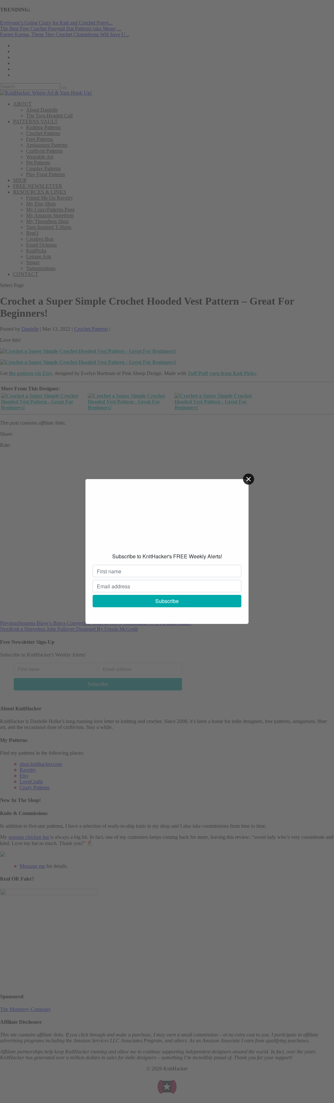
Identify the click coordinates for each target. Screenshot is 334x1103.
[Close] (248, 479)
